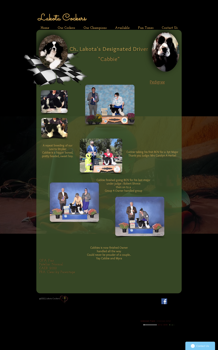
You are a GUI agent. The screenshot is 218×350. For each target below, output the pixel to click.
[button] (66, 28)
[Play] (142, 325)
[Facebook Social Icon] (164, 301)
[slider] (173, 325)
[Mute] (169, 324)
